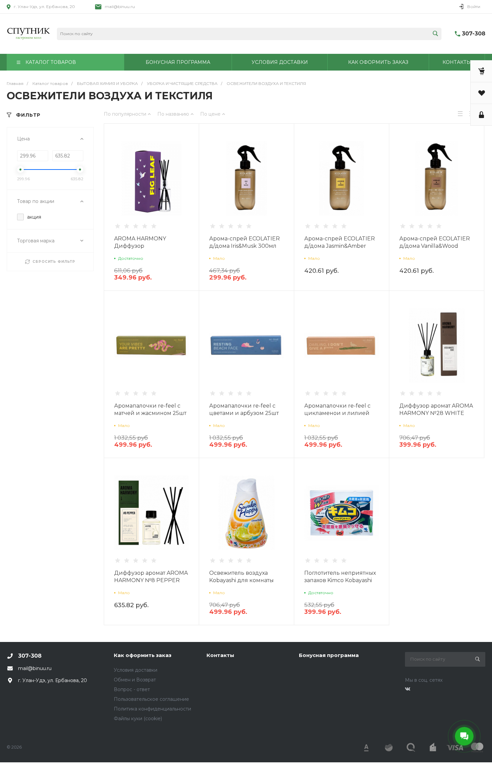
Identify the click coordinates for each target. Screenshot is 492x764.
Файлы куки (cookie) (138, 719)
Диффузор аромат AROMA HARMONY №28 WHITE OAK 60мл (436, 413)
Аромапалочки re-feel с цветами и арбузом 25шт (244, 409)
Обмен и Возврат (135, 680)
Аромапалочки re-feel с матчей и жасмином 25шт (150, 409)
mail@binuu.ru (120, 6)
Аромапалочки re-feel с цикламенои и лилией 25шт (337, 413)
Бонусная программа (329, 655)
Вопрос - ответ (132, 689)
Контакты (220, 655)
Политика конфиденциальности (152, 709)
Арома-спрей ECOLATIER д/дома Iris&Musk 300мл (244, 242)
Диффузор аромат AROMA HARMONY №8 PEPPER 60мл (151, 580)
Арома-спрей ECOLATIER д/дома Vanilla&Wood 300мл (434, 245)
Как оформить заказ (142, 655)
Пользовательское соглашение (151, 699)
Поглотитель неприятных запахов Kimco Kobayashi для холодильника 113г (340, 580)
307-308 (473, 33)
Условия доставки (135, 670)
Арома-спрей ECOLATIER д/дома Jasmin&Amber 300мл (339, 245)
